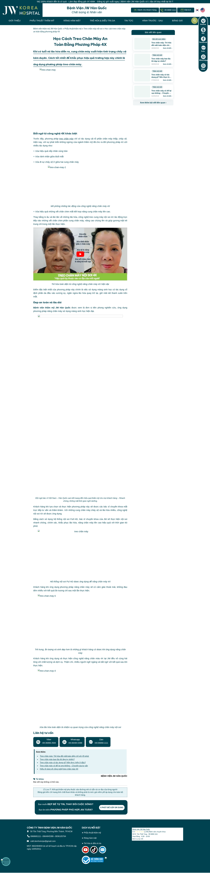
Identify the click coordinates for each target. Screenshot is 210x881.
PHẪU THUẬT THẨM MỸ (42, 20)
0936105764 (60, 836)
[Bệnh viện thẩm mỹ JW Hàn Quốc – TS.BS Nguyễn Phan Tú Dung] (21, 10)
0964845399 (48, 836)
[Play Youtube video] (80, 254)
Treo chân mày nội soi (93, 29)
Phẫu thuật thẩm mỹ (73, 29)
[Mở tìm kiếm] (194, 20)
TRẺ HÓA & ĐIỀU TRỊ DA (102, 20)
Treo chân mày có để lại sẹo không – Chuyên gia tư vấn (64, 766)
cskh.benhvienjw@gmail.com (42, 841)
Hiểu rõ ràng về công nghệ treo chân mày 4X (59, 769)
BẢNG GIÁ (177, 20)
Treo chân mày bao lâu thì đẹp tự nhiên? (57, 759)
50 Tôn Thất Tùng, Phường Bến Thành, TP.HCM (50, 831)
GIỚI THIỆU (15, 20)
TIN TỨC (128, 20)
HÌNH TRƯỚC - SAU (152, 20)
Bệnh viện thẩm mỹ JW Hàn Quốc (47, 29)
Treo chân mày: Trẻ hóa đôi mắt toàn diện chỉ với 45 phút (64, 756)
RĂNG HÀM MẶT (72, 20)
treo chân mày (66, 139)
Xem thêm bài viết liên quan (153, 103)
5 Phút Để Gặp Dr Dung (111, 807)
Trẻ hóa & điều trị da (92, 843)
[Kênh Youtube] (85, 850)
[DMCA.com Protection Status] (116, 860)
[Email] (102, 850)
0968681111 (35, 836)
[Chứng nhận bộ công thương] (93, 860)
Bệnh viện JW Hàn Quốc (141, 829)
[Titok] (94, 850)
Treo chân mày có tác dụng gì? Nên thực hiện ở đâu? (63, 763)
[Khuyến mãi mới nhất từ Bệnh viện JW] (6, 862)
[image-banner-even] (147, 111)
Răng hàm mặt (90, 838)
